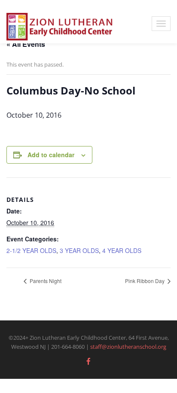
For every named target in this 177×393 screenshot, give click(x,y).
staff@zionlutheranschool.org (128, 346)
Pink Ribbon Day (145, 280)
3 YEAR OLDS (79, 250)
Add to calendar (50, 154)
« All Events (25, 44)
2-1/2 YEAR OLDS (31, 250)
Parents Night (44, 280)
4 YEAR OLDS (121, 250)
